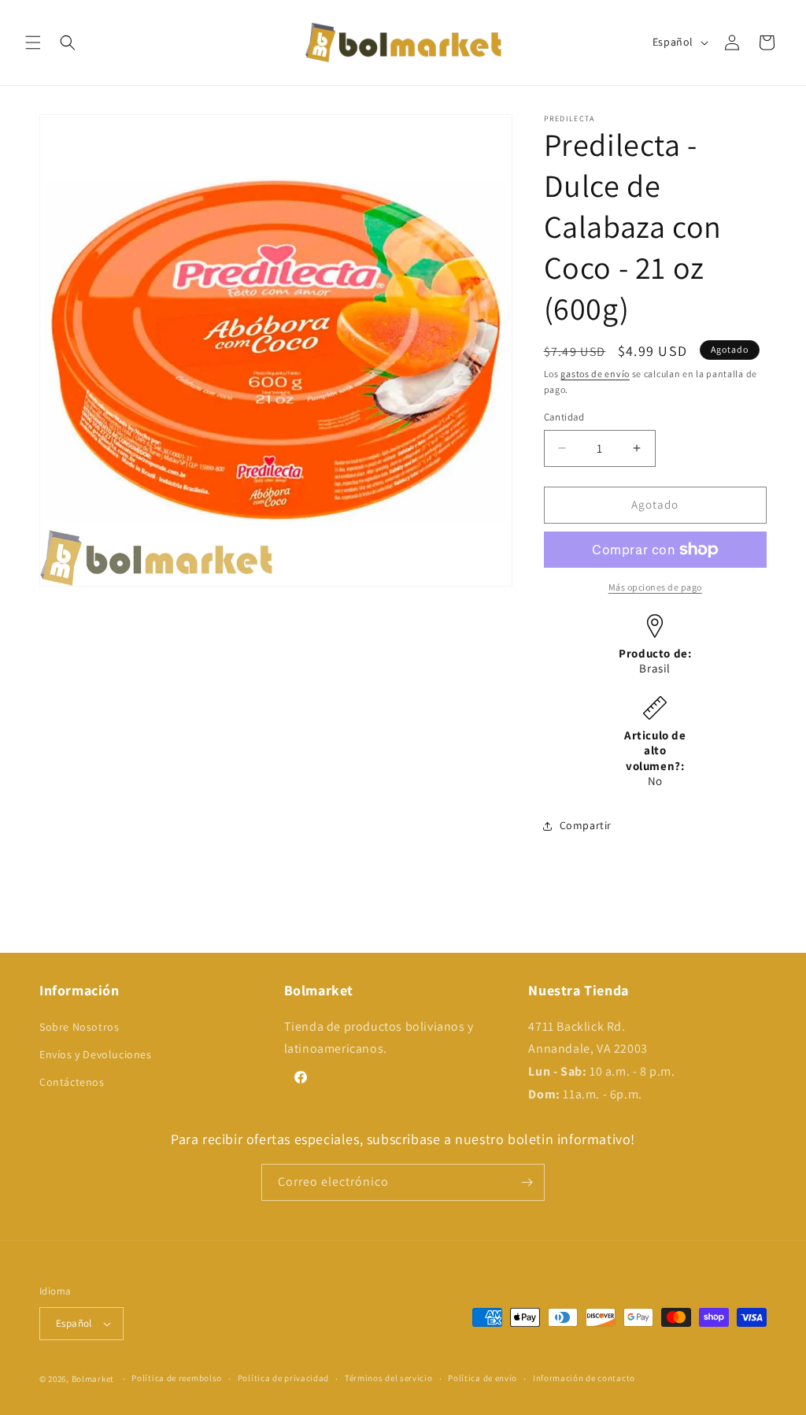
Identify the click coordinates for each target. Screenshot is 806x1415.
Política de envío (482, 1378)
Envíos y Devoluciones (95, 1054)
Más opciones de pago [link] (655, 587)
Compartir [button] (586, 825)
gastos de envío (595, 374)
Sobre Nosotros (79, 1027)
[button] (33, 42)
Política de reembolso (176, 1378)
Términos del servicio (389, 1378)
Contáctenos (72, 1082)
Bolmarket (93, 1378)
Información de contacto (584, 1378)
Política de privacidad (283, 1378)
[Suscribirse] (526, 1182)
